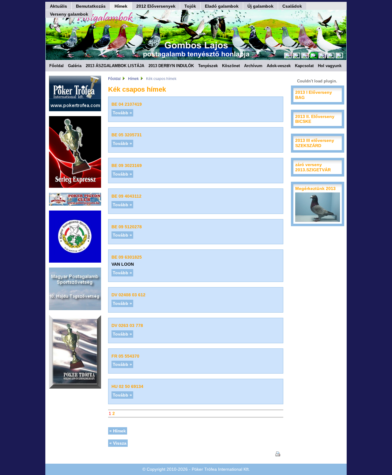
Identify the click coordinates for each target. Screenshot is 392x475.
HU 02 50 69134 (127, 386)
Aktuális (58, 6)
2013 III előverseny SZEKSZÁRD (314, 143)
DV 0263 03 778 (127, 325)
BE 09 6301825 (126, 257)
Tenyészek (208, 65)
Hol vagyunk (329, 65)
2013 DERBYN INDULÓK (171, 65)
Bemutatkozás (91, 6)
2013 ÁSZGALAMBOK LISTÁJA (115, 65)
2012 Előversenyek (155, 6)
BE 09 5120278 (126, 226)
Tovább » (122, 112)
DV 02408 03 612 (128, 294)
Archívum (253, 65)
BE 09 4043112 (126, 196)
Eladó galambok (222, 6)
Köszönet (231, 65)
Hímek (121, 6)
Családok (292, 6)
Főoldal (56, 65)
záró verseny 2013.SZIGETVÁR (313, 167)
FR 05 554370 (125, 356)
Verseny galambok (69, 14)
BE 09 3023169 (126, 165)
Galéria (74, 65)
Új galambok (260, 6)
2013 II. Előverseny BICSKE (314, 119)
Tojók (190, 6)
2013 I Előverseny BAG (313, 95)
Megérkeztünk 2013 (315, 188)
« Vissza (117, 443)
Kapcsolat (304, 65)
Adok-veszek (279, 65)
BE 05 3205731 (126, 134)
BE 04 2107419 (126, 104)
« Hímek (117, 430)
